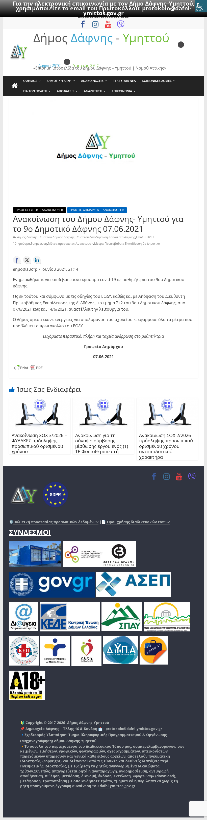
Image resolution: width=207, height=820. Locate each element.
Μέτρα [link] (99, 243)
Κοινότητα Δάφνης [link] (122, 237)
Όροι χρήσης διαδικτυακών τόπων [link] (138, 521)
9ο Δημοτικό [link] (151, 243)
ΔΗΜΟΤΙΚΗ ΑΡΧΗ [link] (59, 81)
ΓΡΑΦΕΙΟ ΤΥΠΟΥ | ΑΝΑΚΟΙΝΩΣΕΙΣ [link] (39, 210)
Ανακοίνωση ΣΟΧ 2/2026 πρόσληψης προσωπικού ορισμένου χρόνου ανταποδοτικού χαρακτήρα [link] (166, 446)
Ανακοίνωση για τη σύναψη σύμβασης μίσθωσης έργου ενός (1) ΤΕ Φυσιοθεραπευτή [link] (101, 443)
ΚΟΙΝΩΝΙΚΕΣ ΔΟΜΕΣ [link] (157, 81)
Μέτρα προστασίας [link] (61, 243)
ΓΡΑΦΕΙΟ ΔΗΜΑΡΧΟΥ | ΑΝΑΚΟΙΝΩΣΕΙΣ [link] (97, 210)
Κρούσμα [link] (23, 243)
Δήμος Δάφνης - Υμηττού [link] (34, 237)
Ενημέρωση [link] (39, 243)
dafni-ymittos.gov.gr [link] (117, 785)
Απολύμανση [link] (99, 237)
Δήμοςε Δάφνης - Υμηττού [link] (71, 237)
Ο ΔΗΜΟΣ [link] (30, 81)
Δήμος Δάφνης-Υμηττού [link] (88, 722)
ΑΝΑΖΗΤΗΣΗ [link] (93, 91)
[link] (201, 6)
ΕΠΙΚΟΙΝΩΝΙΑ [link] (122, 91)
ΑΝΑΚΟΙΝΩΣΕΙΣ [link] (92, 81)
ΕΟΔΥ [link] (140, 237)
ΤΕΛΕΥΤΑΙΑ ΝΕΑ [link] (124, 81)
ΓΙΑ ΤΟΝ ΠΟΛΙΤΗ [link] (35, 91)
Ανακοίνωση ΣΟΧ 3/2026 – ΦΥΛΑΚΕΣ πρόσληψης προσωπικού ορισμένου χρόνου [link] (39, 443)
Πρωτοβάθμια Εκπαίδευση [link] (123, 243)
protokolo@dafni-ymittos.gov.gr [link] (134, 728)
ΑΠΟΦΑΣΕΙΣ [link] (65, 91)
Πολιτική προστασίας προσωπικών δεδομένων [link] (55, 521)
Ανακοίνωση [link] (84, 243)
